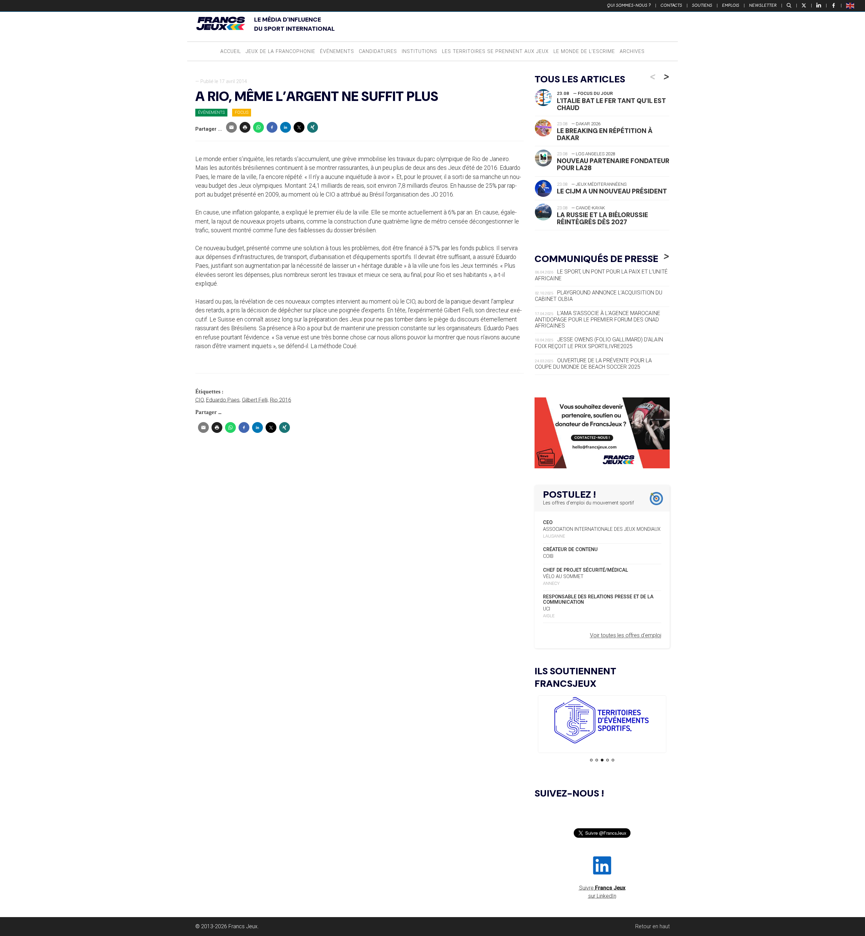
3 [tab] (602, 760)
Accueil (230, 51)
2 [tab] (596, 760)
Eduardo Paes (223, 400)
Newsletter (763, 5)
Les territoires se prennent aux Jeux (495, 51)
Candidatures (378, 51)
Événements (337, 51)
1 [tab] (591, 760)
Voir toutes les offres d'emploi (625, 635)
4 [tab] (607, 760)
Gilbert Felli (255, 400)
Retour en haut (652, 926)
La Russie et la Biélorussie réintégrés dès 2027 (602, 218)
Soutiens (702, 5)
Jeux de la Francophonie (280, 51)
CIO (199, 400)
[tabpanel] (602, 721)
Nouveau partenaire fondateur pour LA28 (613, 164)
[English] (850, 5)
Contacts (671, 5)
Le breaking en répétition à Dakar (604, 134)
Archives (632, 51)
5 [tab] (613, 760)
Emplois (730, 5)
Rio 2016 (280, 400)
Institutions (419, 51)
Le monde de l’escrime (584, 51)
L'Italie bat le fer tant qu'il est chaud (611, 104)
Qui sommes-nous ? (629, 5)
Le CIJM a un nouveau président (612, 191)
